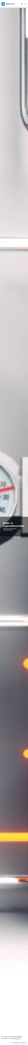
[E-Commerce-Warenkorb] (21, 4)
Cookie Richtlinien (16, 1038)
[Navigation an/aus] (25, 4)
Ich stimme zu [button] (23, 1042)
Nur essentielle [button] (15, 1042)
